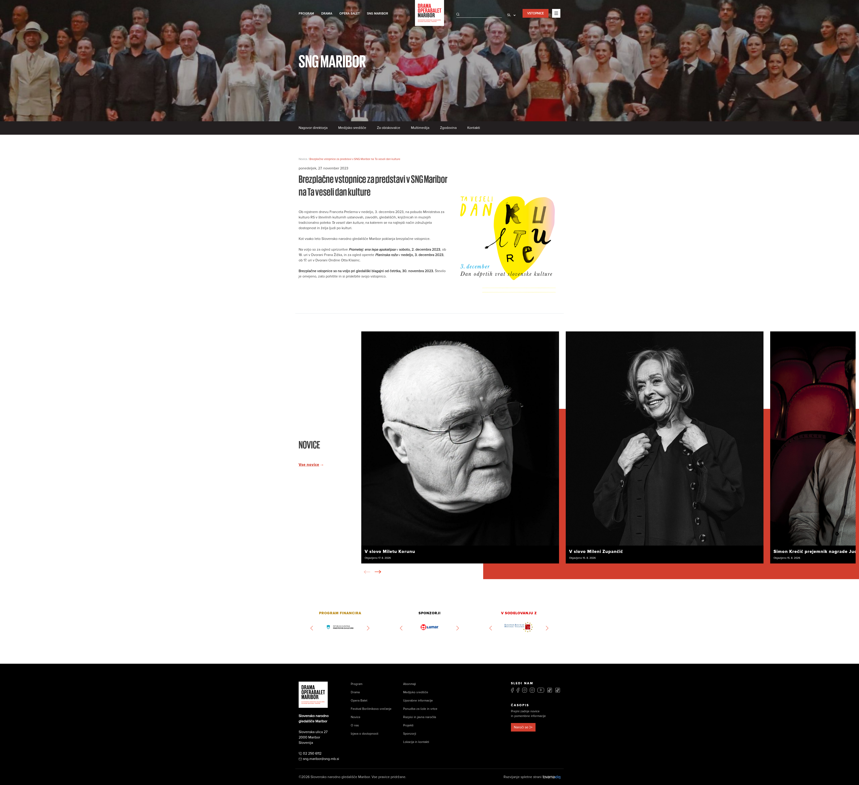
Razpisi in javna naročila (419, 717)
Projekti (408, 725)
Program (306, 13)
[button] (378, 572)
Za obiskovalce (388, 128)
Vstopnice (535, 13)
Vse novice (309, 465)
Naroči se (521, 727)
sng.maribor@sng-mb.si (321, 759)
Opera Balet (349, 13)
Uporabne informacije (418, 700)
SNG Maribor (377, 13)
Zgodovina (448, 128)
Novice (355, 717)
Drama (326, 13)
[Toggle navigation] (556, 13)
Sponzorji (409, 734)
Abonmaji (409, 684)
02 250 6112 (312, 753)
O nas (355, 725)
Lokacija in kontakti (416, 742)
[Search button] (457, 14)
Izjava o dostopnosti (364, 734)
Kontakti (473, 128)
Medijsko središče (352, 128)
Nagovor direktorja (313, 128)
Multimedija (420, 128)
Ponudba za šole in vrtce (420, 709)
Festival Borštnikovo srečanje (371, 709)
